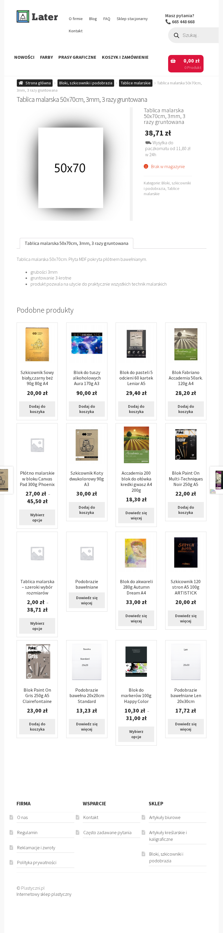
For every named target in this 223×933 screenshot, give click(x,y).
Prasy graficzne (77, 57)
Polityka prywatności (36, 862)
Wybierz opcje (37, 517)
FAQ (106, 18)
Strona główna (38, 83)
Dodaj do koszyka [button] (37, 409)
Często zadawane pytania (107, 832)
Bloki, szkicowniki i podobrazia (85, 83)
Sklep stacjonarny (132, 18)
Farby (46, 57)
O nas (22, 817)
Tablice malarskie (136, 83)
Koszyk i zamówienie (125, 57)
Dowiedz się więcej (136, 515)
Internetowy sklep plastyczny (44, 894)
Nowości (24, 57)
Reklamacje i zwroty (36, 847)
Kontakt (75, 30)
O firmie (76, 18)
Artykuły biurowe (165, 817)
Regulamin (27, 832)
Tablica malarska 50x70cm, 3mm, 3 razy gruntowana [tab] (76, 243)
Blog (93, 18)
